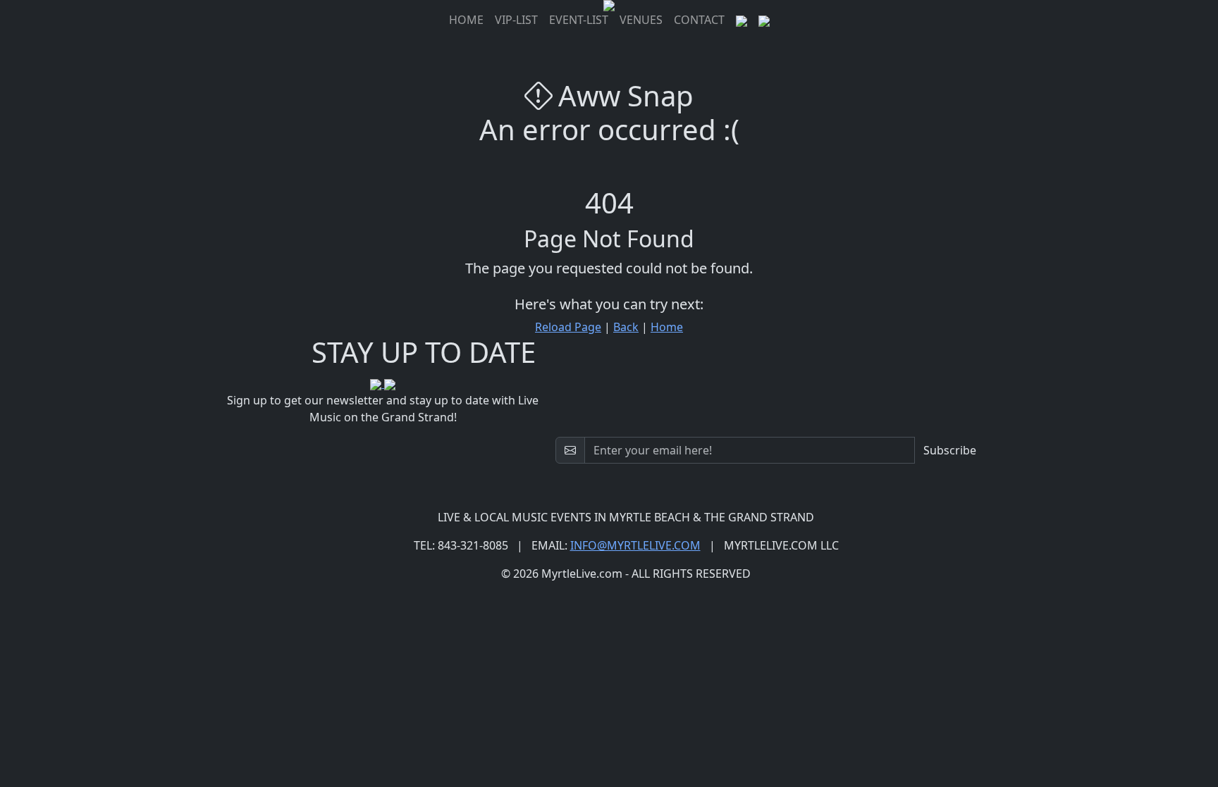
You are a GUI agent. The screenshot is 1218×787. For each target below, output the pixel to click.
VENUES (641, 19)
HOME (466, 19)
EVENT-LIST (578, 19)
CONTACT (699, 19)
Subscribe (949, 450)
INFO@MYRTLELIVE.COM (635, 545)
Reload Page (568, 327)
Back (626, 327)
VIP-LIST (516, 19)
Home (667, 327)
